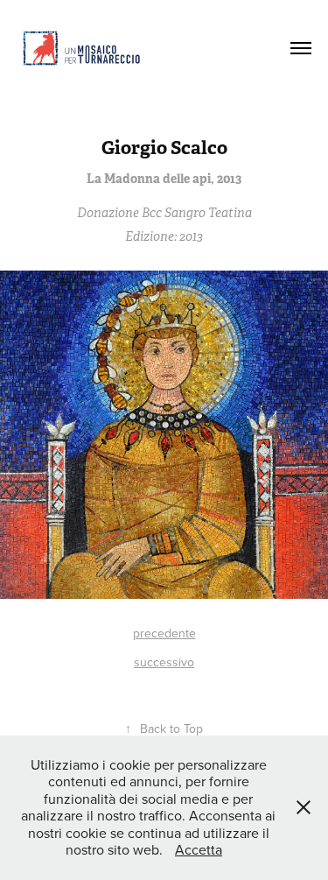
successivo (164, 662)
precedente (164, 633)
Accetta (198, 849)
